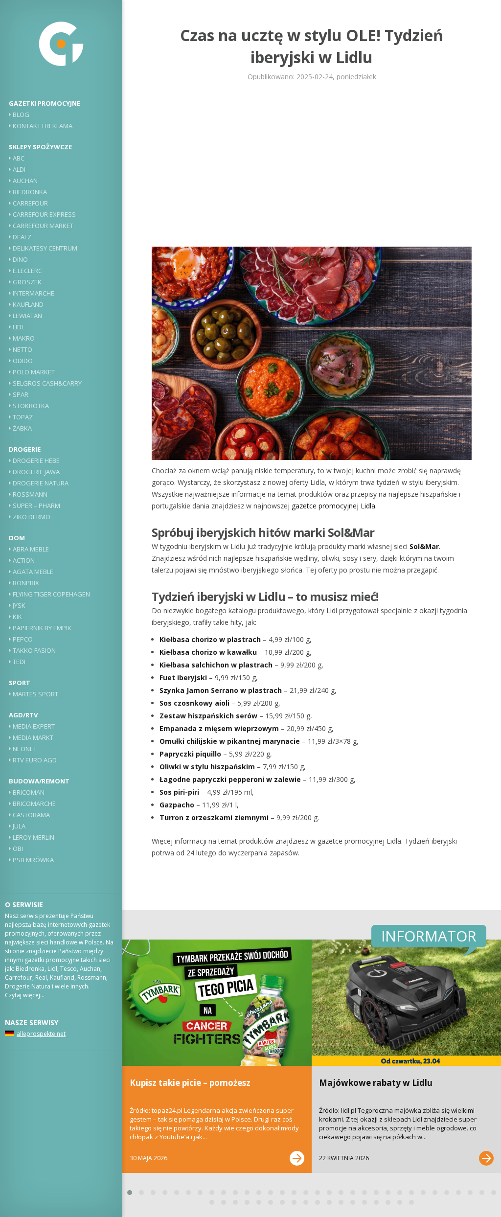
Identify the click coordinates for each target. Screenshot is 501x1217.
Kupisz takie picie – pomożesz (190, 1082)
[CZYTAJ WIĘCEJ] (297, 1158)
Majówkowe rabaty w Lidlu (376, 1082)
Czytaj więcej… (25, 995)
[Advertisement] (312, 163)
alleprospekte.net (41, 1034)
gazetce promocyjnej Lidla (333, 505)
